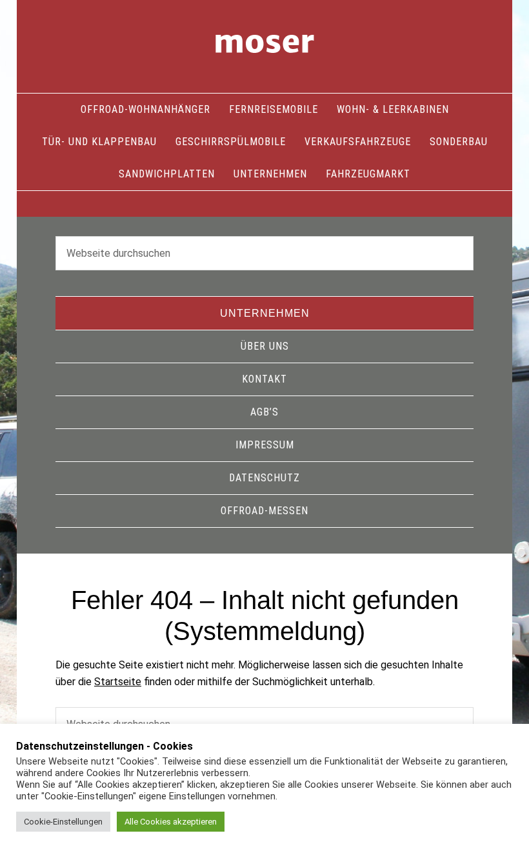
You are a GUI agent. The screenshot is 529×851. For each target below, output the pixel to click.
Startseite (117, 682)
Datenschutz (264, 478)
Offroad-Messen (264, 511)
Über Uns (265, 346)
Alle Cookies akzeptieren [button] (171, 821)
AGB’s (264, 412)
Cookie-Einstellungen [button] (63, 821)
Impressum (264, 445)
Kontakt (264, 379)
